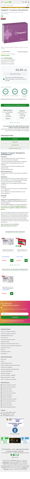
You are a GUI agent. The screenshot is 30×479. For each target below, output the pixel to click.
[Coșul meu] (26, 2)
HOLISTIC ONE (19, 256)
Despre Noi (3, 359)
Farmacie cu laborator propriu (8, 339)
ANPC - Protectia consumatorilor (8, 379)
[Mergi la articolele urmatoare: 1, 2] (11, 122)
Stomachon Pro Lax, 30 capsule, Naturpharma (7, 250)
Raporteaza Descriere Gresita (9, 226)
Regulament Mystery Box (7, 335)
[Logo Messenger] (14, 455)
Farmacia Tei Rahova (7, 395)
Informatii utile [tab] (15, 145)
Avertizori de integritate (6, 367)
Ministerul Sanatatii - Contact (8, 377)
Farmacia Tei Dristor (7, 389)
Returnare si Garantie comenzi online (10, 343)
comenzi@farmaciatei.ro (8, 415)
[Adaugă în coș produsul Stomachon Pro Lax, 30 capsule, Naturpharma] (11, 260)
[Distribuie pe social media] (2, 16)
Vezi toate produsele (22, 51)
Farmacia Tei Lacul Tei (7, 391)
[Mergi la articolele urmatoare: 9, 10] (17, 122)
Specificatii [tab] (15, 142)
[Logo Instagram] (16, 455)
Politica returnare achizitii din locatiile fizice (11, 345)
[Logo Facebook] (11, 455)
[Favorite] (23, 2)
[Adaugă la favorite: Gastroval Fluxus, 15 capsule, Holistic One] (17, 236)
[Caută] (28, 5)
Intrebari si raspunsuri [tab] (15, 148)
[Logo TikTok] (18, 455)
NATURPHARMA (8, 58)
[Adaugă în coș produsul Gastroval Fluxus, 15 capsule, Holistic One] (26, 260)
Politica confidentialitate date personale (10, 365)
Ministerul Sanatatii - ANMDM (8, 375)
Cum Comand (4, 337)
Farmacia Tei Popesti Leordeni (9, 399)
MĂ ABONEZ (15, 317)
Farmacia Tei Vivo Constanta (9, 393)
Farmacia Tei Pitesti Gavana (8, 401)
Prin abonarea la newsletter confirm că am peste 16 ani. (14, 309)
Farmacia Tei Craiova (7, 405)
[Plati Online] (15, 457)
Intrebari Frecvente (5, 347)
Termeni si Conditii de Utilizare (8, 331)
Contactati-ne (4, 353)
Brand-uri (3, 349)
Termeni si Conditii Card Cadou (8, 333)
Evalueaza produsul (5, 55)
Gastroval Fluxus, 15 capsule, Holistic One (22, 250)
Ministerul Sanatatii (5, 373)
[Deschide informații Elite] (3, 238)
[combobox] (15, 5)
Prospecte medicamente (6, 371)
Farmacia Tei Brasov (7, 403)
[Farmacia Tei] (7, 2)
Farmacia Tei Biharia (7, 397)
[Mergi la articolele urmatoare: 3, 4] (12, 122)
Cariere (2, 361)
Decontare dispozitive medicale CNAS (10, 369)
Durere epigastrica (10, 207)
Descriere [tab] (15, 139)
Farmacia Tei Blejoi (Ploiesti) (8, 407)
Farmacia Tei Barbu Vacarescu (9, 385)
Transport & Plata (5, 341)
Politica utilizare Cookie (6, 363)
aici (8, 80)
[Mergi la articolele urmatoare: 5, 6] (14, 122)
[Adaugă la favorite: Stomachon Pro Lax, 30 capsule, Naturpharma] (2, 236)
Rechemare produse (5, 351)
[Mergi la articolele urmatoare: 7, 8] (16, 122)
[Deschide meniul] (2, 2)
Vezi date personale (12, 320)
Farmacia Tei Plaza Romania (8, 387)
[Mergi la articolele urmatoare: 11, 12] (19, 122)
